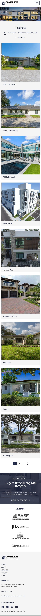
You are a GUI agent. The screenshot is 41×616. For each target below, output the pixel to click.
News (3, 576)
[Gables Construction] (10, 3)
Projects (4, 573)
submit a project (19, 500)
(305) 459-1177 (6, 591)
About (3, 567)
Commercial (20, 37)
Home (3, 564)
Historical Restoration (27, 33)
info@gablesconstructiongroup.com (13, 596)
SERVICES (4, 570)
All (5, 33)
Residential (12, 33)
